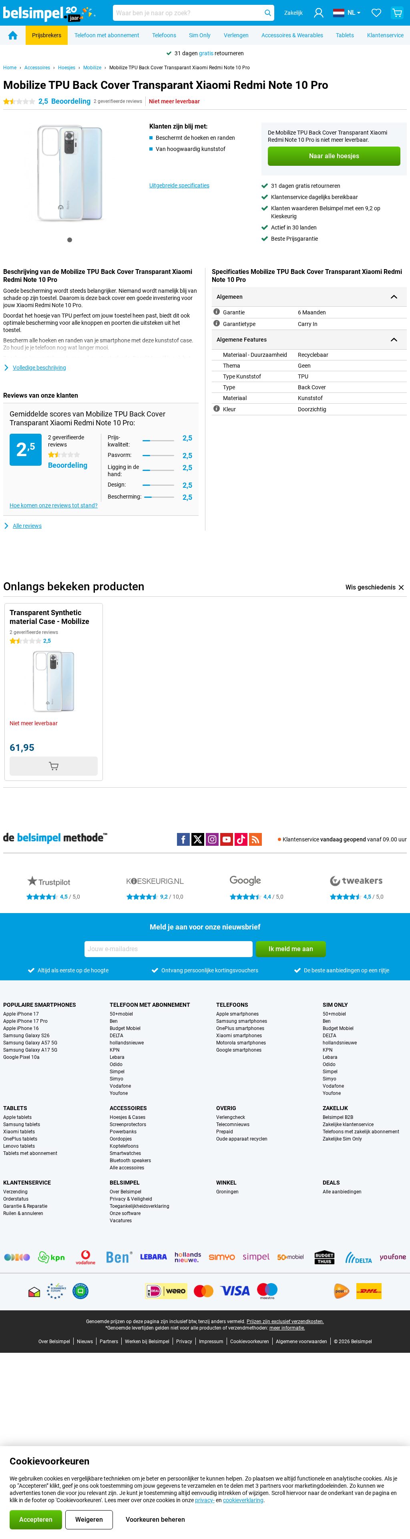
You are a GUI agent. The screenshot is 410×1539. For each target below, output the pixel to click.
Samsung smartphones (241, 1021)
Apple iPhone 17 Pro (25, 1021)
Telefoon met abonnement (106, 35)
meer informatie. (287, 1328)
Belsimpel (125, 1182)
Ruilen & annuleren (23, 1213)
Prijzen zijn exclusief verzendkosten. (285, 1321)
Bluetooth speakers (130, 1160)
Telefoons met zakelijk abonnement (361, 1132)
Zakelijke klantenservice (348, 1124)
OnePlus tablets (20, 1139)
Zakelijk (335, 1108)
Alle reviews (27, 526)
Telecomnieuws (232, 1124)
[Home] (13, 35)
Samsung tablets (21, 1124)
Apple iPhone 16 (21, 1028)
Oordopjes (121, 1139)
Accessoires (37, 67)
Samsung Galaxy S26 (26, 1035)
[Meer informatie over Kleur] (216, 408)
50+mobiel (121, 1014)
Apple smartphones (237, 1014)
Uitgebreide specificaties (179, 185)
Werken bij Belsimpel (147, 1341)
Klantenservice (385, 35)
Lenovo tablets (19, 1146)
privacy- (205, 1500)
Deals (331, 1182)
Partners (109, 1341)
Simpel (117, 1071)
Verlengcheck (230, 1117)
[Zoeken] (267, 12)
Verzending (15, 1192)
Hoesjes (66, 67)
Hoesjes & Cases (127, 1117)
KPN (115, 1050)
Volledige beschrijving (39, 367)
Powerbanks (123, 1132)
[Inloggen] (318, 12)
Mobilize (92, 67)
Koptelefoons (124, 1146)
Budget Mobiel (125, 1028)
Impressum (211, 1341)
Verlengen (236, 35)
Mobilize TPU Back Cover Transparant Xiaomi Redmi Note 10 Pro (179, 67)
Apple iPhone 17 (21, 1014)
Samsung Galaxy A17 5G (30, 1050)
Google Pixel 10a (21, 1057)
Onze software (125, 1213)
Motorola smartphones (241, 1043)
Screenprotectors (128, 1124)
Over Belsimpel (125, 1192)
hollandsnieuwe (127, 1043)
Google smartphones (238, 1050)
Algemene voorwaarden (301, 1341)
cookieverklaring (243, 1500)
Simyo (116, 1079)
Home (9, 67)
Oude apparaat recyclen (241, 1139)
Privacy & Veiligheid (131, 1199)
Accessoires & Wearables (292, 35)
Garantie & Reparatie (25, 1206)
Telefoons (164, 35)
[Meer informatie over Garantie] (216, 311)
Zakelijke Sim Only (342, 1139)
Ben (114, 1021)
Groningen (227, 1192)
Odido (116, 1064)
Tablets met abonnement (30, 1153)
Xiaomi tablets (19, 1132)
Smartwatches (125, 1153)
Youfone (119, 1093)
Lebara (117, 1057)
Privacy (184, 1341)
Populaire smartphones (39, 1005)
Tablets (345, 35)
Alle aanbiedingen (342, 1192)
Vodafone (120, 1086)
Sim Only (200, 35)
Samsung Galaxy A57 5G (30, 1043)
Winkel (226, 1182)
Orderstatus (15, 1199)
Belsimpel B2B (338, 1117)
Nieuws (85, 1341)
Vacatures (121, 1220)
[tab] (69, 239)
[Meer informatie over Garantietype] (216, 323)
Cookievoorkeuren (249, 1341)
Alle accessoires (127, 1168)
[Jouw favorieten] (376, 12)
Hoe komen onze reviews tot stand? (54, 505)
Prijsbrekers (46, 35)
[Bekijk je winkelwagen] (397, 12)
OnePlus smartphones (240, 1028)
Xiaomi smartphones (239, 1035)
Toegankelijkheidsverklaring (139, 1206)
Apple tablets (17, 1117)
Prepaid (224, 1132)
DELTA (116, 1035)
